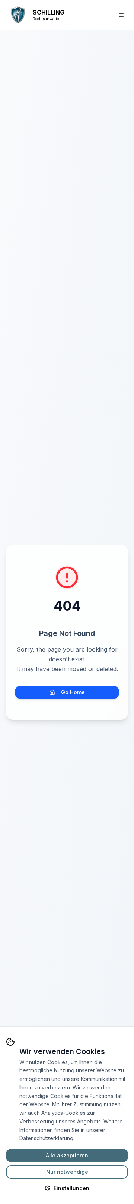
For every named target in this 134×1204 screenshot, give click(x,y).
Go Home (73, 692)
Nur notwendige (67, 1172)
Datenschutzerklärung (46, 1138)
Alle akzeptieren (67, 1155)
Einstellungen (71, 1188)
